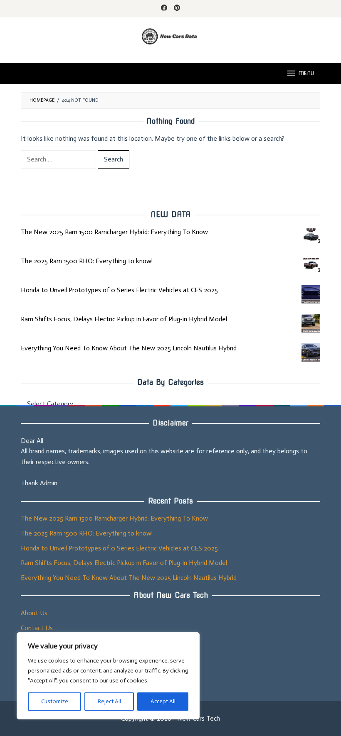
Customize (54, 701)
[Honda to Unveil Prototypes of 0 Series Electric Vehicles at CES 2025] (310, 294)
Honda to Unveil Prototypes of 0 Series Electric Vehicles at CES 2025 (119, 290)
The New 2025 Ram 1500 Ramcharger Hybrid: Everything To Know (114, 232)
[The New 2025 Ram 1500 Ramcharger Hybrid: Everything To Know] (310, 236)
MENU (306, 73)
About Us (34, 613)
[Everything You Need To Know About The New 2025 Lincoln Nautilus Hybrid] (310, 352)
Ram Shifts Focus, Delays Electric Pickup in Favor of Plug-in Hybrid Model (124, 319)
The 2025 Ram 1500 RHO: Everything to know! (87, 261)
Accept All (163, 701)
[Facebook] (164, 8)
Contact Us (37, 628)
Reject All (109, 701)
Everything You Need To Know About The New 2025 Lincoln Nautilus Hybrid (129, 348)
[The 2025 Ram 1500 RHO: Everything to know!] (310, 265)
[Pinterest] (176, 8)
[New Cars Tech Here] (170, 35)
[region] (108, 675)
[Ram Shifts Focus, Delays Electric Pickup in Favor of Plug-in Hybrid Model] (310, 323)
